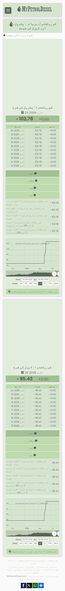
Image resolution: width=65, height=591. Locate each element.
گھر (30, 35)
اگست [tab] (31, 173)
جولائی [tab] (31, 180)
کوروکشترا (11, 35)
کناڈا (46, 569)
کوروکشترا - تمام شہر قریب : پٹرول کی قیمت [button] (33, 291)
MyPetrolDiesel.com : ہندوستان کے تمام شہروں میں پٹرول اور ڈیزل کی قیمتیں (32, 577)
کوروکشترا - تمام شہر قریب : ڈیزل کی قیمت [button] (33, 551)
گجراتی (55, 569)
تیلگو (36, 572)
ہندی (22, 567)
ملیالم (37, 569)
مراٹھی (27, 569)
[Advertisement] (32, 71)
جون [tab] (31, 188)
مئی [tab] (31, 195)
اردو (34, 14)
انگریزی (31, 567)
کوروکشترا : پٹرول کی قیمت (44, 560)
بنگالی (14, 567)
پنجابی (17, 569)
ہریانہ (23, 35)
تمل (10, 569)
